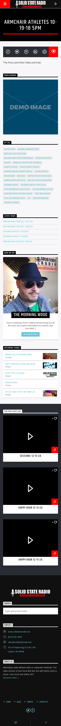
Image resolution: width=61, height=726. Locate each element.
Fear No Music (43, 158)
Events (30, 701)
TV (29, 198)
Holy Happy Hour (29, 167)
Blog (19, 701)
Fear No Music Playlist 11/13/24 (17, 241)
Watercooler (40, 198)
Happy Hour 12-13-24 (30, 507)
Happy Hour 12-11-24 (31, 559)
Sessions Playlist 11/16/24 (15, 236)
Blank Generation (28, 149)
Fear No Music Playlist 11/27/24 (18, 221)
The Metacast (42, 193)
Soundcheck (11, 185)
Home (8, 701)
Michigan (9, 176)
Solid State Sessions (39, 180)
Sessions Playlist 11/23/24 (15, 231)
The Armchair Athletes (17, 189)
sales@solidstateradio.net (19, 642)
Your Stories (11, 202)
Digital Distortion (15, 153)
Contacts (43, 701)
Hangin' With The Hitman (27, 162)
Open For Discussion (39, 176)
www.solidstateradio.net (19, 631)
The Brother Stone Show (18, 193)
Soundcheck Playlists (33, 185)
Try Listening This (14, 198)
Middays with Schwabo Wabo (18, 354)
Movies (21, 176)
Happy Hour (10, 167)
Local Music (41, 171)
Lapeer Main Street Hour (18, 171)
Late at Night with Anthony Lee (20, 392)
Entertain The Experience (18, 158)
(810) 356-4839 (15, 637)
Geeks (7, 162)
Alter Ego (9, 149)
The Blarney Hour (43, 189)
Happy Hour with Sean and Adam (20, 364)
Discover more (10, 677)
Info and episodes (30, 334)
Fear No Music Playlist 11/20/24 (18, 226)
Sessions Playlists (14, 180)
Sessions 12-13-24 (30, 456)
